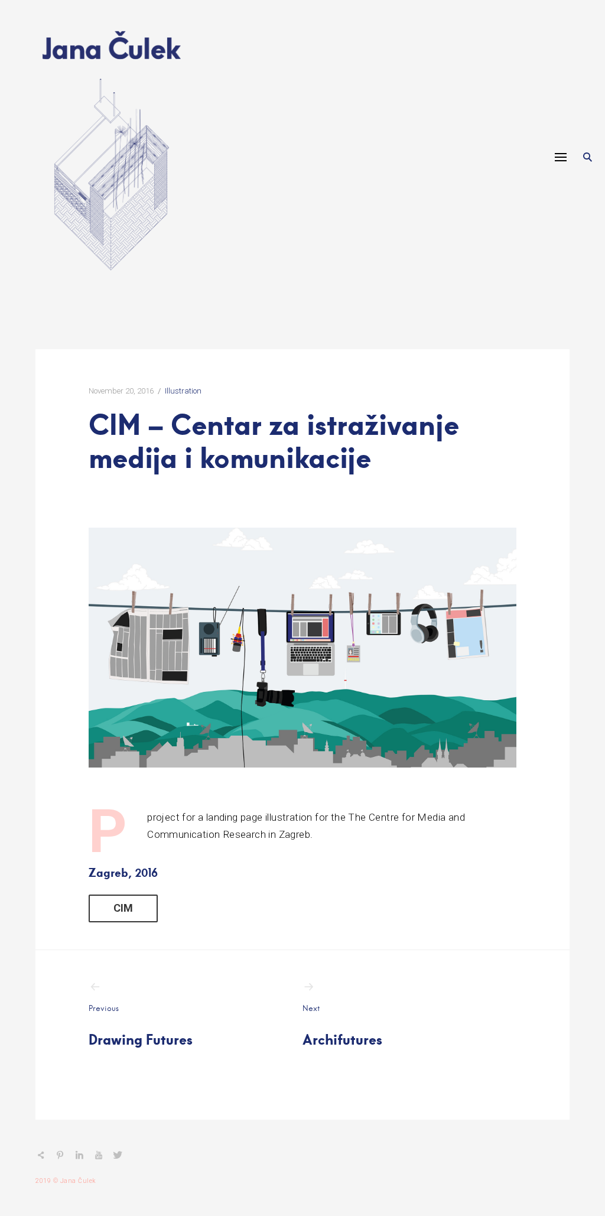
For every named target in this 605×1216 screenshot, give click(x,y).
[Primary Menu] (561, 157)
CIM (123, 908)
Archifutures (342, 1025)
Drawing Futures (141, 1025)
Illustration (183, 390)
